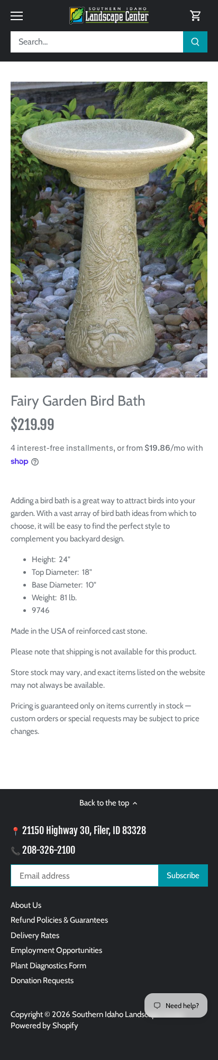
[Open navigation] (17, 16)
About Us (26, 905)
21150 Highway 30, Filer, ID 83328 (84, 830)
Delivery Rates (35, 935)
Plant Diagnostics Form (48, 965)
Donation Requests (42, 980)
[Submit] (195, 41)
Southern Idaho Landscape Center (128, 1014)
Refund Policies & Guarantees (59, 920)
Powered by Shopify (44, 1025)
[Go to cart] (195, 15)
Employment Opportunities (56, 950)
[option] (109, 230)
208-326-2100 (48, 850)
